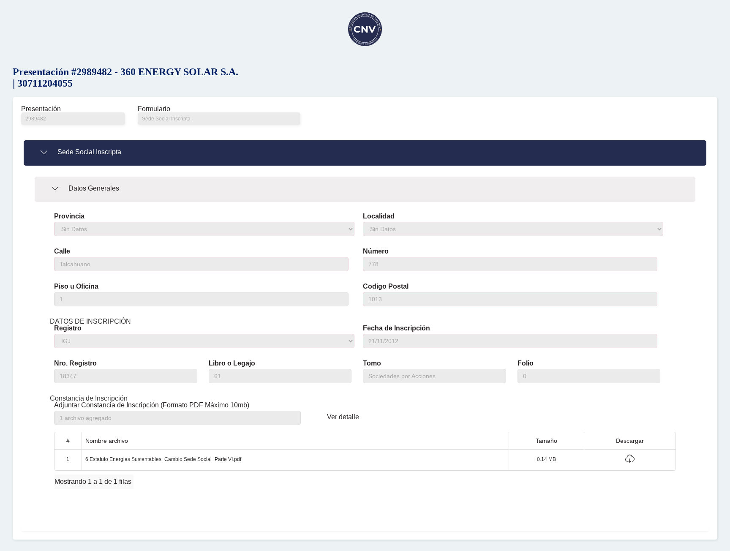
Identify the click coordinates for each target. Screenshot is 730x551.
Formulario (154, 109)
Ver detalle (343, 417)
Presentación (41, 109)
